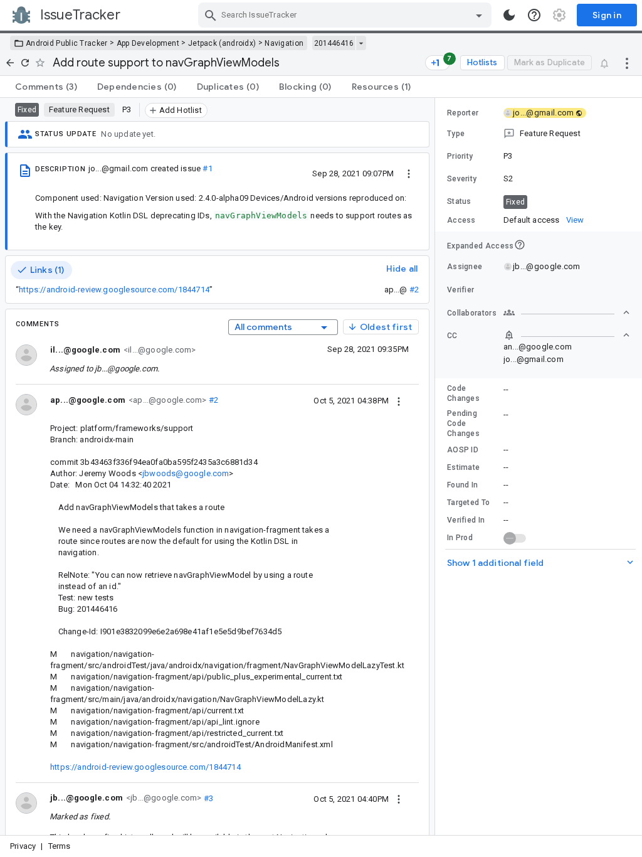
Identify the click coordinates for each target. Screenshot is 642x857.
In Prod (460, 537)
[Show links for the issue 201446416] (360, 43)
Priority (460, 156)
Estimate (463, 467)
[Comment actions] (399, 400)
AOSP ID (462, 449)
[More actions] (627, 63)
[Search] (210, 15)
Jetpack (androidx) (222, 43)
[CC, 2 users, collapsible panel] (566, 335)
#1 (207, 168)
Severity (461, 178)
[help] (534, 15)
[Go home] (10, 62)
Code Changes (463, 393)
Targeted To (468, 502)
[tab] (46, 86)
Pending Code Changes (463, 423)
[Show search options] (479, 15)
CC (452, 335)
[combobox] (346, 15)
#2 (414, 289)
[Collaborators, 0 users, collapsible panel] (566, 312)
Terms (59, 846)
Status (459, 201)
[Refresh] (25, 62)
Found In (462, 485)
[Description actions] (409, 173)
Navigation (284, 43)
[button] (538, 133)
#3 (207, 797)
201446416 (334, 43)
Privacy (23, 846)
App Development (148, 43)
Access (461, 220)
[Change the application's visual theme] (509, 15)
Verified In (466, 520)
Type (456, 133)
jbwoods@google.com (185, 473)
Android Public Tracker (67, 43)
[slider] (436, 466)
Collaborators (472, 313)
